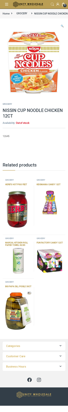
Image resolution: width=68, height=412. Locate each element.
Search (52, 4)
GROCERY (21, 13)
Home (6, 13)
